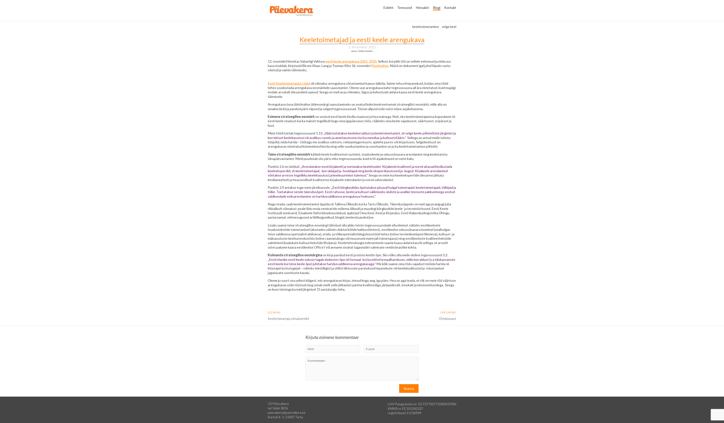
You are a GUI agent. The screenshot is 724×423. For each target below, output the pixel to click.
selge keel (449, 27)
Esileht (388, 7)
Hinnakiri (422, 7)
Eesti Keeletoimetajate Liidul (289, 83)
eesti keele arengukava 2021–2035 (351, 61)
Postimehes (380, 66)
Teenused (404, 7)
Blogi (436, 7)
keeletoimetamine (425, 27)
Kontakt (450, 7)
